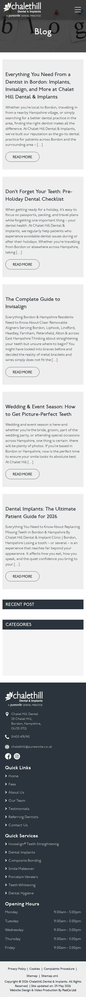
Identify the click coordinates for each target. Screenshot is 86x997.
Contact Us (18, 825)
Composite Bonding (25, 861)
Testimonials (19, 809)
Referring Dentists (23, 817)
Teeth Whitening (22, 885)
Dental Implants (22, 852)
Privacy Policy (17, 969)
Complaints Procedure (59, 969)
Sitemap (32, 976)
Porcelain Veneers (23, 877)
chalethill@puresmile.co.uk (31, 747)
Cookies (34, 969)
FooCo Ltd (69, 990)
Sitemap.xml (49, 976)
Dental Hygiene (21, 893)
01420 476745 (20, 736)
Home (13, 776)
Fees (12, 784)
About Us (16, 792)
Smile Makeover (21, 869)
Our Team (17, 801)
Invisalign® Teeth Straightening (34, 844)
